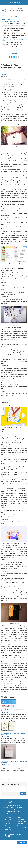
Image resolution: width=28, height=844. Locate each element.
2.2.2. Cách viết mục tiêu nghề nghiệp (11, 30)
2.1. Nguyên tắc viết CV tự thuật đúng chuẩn (14, 23)
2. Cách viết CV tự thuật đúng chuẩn (10, 21)
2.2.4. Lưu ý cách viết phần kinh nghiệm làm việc (14, 33)
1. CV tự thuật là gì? (7, 20)
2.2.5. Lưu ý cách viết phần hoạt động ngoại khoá (14, 35)
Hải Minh (6, 712)
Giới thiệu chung (21, 819)
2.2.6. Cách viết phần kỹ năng (10, 37)
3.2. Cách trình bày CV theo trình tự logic (13, 44)
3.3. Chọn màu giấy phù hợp (10, 46)
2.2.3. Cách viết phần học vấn (10, 32)
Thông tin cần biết (21, 821)
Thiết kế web (8, 829)
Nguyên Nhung (7, 764)
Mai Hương (6, 736)
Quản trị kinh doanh (8, 824)
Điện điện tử (8, 821)
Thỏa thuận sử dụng (20, 824)
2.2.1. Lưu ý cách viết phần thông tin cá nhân (13, 28)
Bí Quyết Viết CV (7, 9)
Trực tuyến (22, 842)
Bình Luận (23, 793)
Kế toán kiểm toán (9, 819)
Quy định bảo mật (21, 827)
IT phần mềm (8, 827)
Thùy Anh (3, 74)
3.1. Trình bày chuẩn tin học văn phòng (12, 42)
